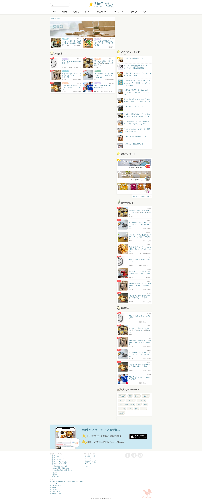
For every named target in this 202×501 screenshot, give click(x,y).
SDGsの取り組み (56, 493)
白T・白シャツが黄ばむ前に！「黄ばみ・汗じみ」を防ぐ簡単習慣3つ (136, 67)
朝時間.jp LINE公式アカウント (60, 462)
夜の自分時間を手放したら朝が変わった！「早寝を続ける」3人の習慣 (136, 123)
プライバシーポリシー (58, 472)
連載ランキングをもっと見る (141, 196)
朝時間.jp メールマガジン (59, 458)
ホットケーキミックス (126, 404)
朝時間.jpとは (55, 456)
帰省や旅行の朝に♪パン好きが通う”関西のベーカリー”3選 (137, 130)
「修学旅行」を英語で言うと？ (134, 106)
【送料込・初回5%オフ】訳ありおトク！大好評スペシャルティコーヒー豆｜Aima (137, 92)
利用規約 (54, 474)
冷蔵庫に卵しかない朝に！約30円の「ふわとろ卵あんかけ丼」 (137, 74)
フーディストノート (91, 458)
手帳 (136, 409)
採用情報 (54, 487)
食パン (121, 400)
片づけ (121, 413)
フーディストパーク (91, 460)
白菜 (139, 404)
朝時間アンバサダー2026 (59, 464)
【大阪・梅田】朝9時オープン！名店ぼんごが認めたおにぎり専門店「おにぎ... (137, 115)
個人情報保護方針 (57, 485)
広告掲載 (54, 489)
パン (130, 409)
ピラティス (141, 400)
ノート (143, 409)
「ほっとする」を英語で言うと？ (135, 136)
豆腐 (145, 404)
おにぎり (146, 396)
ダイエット (131, 400)
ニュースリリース (57, 491)
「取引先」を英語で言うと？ (133, 144)
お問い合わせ (55, 476)
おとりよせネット (90, 456)
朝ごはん (122, 396)
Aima (86, 466)
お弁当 (137, 396)
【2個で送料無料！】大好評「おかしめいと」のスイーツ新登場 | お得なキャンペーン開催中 (137, 83)
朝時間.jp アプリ (56, 460)
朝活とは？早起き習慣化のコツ (60, 468)
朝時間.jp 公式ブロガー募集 (59, 466)
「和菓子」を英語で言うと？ (133, 58)
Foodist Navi (88, 464)
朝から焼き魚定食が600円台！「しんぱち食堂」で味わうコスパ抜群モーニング (137, 100)
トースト (122, 409)
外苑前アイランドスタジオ (92, 462)
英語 (130, 396)
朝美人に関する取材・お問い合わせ (62, 470)
